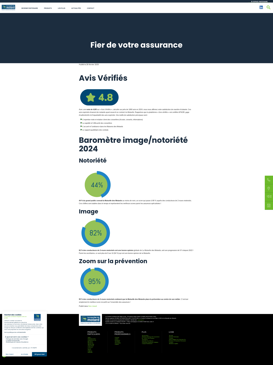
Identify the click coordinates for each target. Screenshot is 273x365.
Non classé (92, 306)
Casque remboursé (147, 343)
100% (89, 337)
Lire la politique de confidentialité (15, 332)
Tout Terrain (91, 345)
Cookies (171, 342)
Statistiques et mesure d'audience (17, 342)
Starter (89, 349)
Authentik (90, 352)
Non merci (9, 354)
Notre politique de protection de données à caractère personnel (177, 340)
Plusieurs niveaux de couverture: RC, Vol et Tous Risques (151, 337)
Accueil (171, 335)
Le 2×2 (89, 348)
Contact (90, 8)
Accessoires (145, 335)
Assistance (145, 339)
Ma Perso (90, 341)
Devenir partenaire (29, 8)
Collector (90, 351)
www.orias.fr (141, 320)
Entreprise (117, 340)
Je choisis (24, 354)
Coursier (117, 337)
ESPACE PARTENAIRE (260, 1)
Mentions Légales (173, 343)
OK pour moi (39, 354)
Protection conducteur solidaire (150, 342)
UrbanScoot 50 (91, 338)
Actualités (76, 8)
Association (118, 343)
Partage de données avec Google (17, 339)
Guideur (117, 344)
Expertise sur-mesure (147, 341)
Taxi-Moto (117, 341)
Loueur (116, 338)
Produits (48, 8)
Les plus (61, 8)
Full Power (90, 347)
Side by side (91, 344)
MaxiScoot (90, 343)
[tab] (269, 188)
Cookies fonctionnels (13, 340)
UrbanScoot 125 (92, 340)
